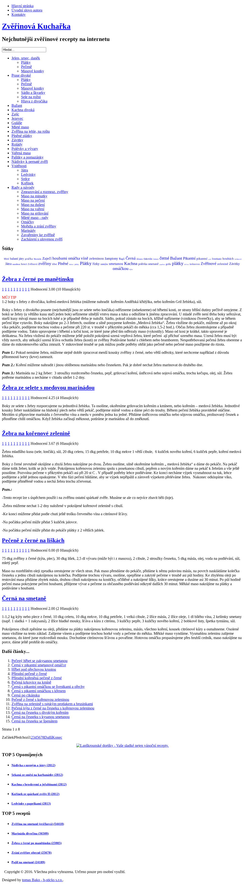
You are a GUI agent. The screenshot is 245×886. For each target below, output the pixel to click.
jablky (76, 264)
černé (164, 258)
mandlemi (16, 264)
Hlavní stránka (22, 6)
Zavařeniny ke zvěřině (38, 235)
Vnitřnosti (19, 166)
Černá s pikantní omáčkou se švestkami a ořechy (48, 687)
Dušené (71, 264)
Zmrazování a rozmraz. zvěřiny (44, 192)
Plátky (26, 62)
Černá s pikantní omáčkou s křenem (38, 691)
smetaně (153, 264)
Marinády (28, 231)
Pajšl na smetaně (28, 862)
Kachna (130, 263)
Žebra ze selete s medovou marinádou (48, 387)
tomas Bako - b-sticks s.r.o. (42, 880)
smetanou (116, 264)
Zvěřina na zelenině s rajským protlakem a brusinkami (52, 704)
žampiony (111, 258)
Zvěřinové (208, 264)
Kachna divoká (22, 110)
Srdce (25, 179)
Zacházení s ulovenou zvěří (41, 239)
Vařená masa (21, 153)
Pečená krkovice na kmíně (31, 682)
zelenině (222, 264)
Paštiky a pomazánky (27, 157)
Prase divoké (21, 75)
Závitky (17, 140)
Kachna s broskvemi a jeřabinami (39, 784)
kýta (131, 269)
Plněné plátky (21, 136)
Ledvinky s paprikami (31, 803)
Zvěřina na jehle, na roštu (30, 131)
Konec (57, 737)
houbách (228, 258)
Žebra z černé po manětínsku (37, 279)
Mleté (6, 259)
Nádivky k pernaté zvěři (29, 162)
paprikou (162, 264)
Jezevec (17, 118)
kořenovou (195, 264)
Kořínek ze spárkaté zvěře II (35, 794)
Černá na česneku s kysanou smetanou (40, 717)
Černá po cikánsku (25, 695)
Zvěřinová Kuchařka (36, 26)
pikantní (201, 258)
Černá (131, 258)
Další (48, 737)
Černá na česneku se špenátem (34, 721)
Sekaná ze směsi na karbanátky (37, 775)
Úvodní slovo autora (26, 10)
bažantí (14, 258)
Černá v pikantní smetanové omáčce (38, 665)
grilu (168, 264)
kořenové (238, 259)
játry (21, 258)
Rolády (16, 144)
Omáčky (27, 222)
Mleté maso (20, 127)
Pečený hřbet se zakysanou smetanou (39, 661)
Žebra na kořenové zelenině (36, 433)
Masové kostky (32, 71)
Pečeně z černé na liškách (33, 540)
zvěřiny (44, 263)
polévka (142, 264)
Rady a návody (22, 187)
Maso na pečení (33, 200)
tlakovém (148, 258)
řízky (96, 264)
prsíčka (29, 258)
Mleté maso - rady (34, 218)
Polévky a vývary (24, 149)
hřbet (54, 264)
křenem (140, 259)
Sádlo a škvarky (33, 93)
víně (84, 258)
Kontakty (18, 14)
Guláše (16, 123)
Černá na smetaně (24, 598)
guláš (209, 259)
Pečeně (26, 67)
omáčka (74, 258)
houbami (59, 258)
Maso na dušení (33, 205)
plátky (178, 263)
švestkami (217, 258)
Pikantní (189, 258)
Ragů (122, 258)
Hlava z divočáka (34, 101)
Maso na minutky (34, 196)
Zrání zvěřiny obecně (31, 852)
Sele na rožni (31, 97)
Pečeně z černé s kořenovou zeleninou (40, 699)
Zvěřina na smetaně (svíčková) (37, 824)
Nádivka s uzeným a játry (33, 765)
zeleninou (96, 258)
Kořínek (27, 183)
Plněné (63, 264)
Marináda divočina (30, 833)
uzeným (104, 264)
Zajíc (15, 114)
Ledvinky (28, 174)
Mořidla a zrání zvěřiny (38, 226)
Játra (24, 170)
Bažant (16, 105)
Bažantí (156, 259)
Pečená (186, 264)
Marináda (37, 259)
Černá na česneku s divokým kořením (39, 712)
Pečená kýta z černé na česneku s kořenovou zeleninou (52, 708)
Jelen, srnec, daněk (25, 58)
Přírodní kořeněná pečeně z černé (36, 678)
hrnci (24, 264)
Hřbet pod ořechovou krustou (33, 669)
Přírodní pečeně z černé (29, 674)
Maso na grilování (34, 213)
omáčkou (120, 268)
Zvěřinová (32, 264)
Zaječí (46, 258)
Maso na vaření (32, 209)
